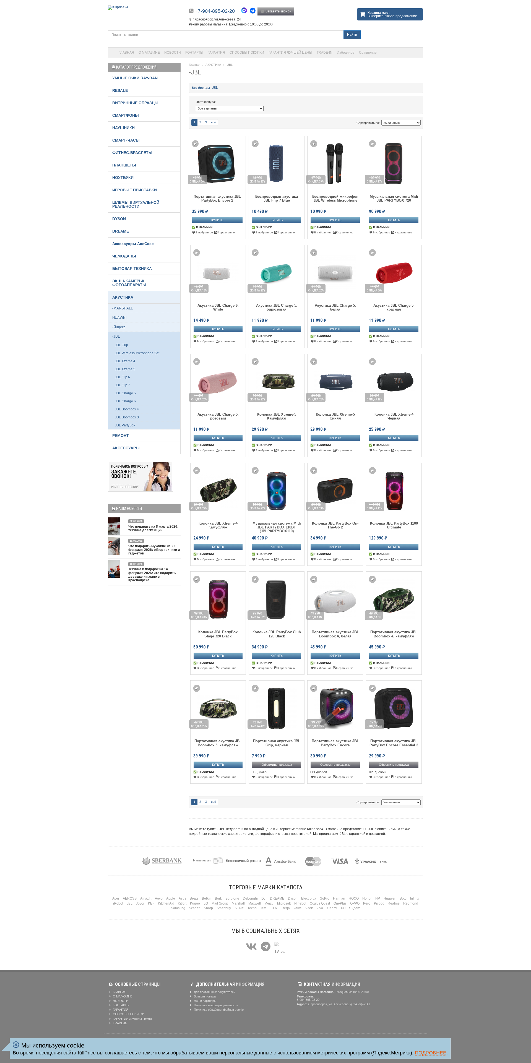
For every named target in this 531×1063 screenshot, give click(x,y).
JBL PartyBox (125, 425)
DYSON (119, 219)
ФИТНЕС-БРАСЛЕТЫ (132, 152)
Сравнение (368, 52)
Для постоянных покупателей (214, 992)
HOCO (354, 898)
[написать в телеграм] (253, 10)
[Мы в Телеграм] (265, 946)
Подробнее (430, 1053)
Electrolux (308, 898)
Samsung (178, 908)
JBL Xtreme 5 (125, 369)
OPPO (355, 903)
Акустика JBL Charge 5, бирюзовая (276, 307)
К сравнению (226, 232)
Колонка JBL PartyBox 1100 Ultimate (394, 525)
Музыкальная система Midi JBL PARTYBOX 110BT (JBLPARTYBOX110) (277, 527)
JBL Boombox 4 (127, 409)
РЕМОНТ (120, 435)
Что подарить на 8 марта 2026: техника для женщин (153, 528)
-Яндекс (119, 327)
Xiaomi (332, 908)
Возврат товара (204, 996)
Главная (194, 64)
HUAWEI (119, 318)
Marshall (238, 903)
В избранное (204, 232)
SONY (239, 908)
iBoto (403, 898)
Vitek (309, 908)
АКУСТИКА (213, 64)
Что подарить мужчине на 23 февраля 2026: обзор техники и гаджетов (154, 549)
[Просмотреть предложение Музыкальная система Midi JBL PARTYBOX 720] (394, 163)
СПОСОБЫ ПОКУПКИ (247, 52)
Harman (339, 898)
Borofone (232, 898)
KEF (151, 903)
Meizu (269, 903)
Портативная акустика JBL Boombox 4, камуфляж (394, 634)
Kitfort (182, 903)
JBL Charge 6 (125, 401)
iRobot (118, 903)
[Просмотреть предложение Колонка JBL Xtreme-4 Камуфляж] (218, 489)
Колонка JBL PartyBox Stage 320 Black (218, 634)
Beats (194, 898)
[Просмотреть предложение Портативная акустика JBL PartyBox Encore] (335, 707)
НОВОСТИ (172, 52)
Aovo (159, 898)
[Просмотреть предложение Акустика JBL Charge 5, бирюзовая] (276, 271)
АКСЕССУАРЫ (126, 448)
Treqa (285, 908)
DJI (263, 898)
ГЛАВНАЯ (126, 52)
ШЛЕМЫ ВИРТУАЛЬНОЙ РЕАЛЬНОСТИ (135, 204)
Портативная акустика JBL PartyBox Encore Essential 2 (393, 743)
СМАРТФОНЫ (125, 115)
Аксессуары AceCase (133, 243)
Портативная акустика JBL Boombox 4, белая (335, 634)
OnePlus (340, 903)
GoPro (324, 898)
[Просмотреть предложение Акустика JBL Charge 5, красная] (394, 271)
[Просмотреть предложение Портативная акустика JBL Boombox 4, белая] (335, 598)
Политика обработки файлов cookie (218, 1009)
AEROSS (130, 898)
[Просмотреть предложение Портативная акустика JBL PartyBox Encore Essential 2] (394, 707)
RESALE (120, 90)
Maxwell (254, 903)
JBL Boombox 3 (127, 417)
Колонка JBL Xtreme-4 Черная (393, 416)
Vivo (319, 908)
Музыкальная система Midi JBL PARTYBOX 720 (394, 198)
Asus (182, 898)
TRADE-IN (324, 52)
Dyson (293, 898)
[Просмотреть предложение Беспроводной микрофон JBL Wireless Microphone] (335, 163)
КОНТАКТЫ (194, 52)
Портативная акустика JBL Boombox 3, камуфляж (218, 743)
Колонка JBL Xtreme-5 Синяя (335, 416)
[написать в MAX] (245, 11)
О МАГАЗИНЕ (149, 52)
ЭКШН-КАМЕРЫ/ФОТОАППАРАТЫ (129, 283)
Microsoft (284, 903)
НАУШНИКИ (123, 128)
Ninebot (300, 903)
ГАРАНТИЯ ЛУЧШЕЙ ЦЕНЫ (290, 52)
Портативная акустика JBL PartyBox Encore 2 (217, 198)
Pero (366, 903)
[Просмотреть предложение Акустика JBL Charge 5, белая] (335, 271)
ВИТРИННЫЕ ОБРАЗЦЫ (135, 103)
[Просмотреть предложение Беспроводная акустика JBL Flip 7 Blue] (276, 163)
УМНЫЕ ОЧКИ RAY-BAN (135, 78)
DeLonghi (250, 898)
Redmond (410, 903)
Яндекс (354, 908)
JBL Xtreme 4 (125, 361)
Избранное (346, 52)
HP (377, 898)
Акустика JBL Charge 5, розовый (218, 416)
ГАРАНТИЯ (216, 52)
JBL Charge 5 (125, 393)
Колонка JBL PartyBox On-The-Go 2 (335, 525)
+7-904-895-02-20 (215, 11)
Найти (352, 35)
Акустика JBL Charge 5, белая (335, 307)
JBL (215, 88)
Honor (367, 898)
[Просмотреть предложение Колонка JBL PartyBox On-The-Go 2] (335, 489)
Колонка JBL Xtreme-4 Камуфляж (218, 525)
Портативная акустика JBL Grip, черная (276, 743)
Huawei (389, 898)
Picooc (379, 903)
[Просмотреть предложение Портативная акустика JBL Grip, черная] (276, 707)
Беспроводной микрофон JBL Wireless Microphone (335, 198)
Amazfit (145, 898)
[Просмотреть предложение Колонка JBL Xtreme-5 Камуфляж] (276, 380)
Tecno (252, 908)
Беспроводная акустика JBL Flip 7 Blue (276, 198)
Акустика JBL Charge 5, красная (394, 307)
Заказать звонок (278, 11)
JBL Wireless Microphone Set (137, 353)
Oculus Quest (320, 903)
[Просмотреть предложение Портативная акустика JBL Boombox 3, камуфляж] (218, 707)
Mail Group (220, 903)
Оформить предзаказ (277, 764)
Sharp (208, 908)
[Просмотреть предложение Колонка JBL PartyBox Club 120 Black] (276, 598)
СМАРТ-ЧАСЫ (126, 140)
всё (213, 122)
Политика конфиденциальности (215, 1005)
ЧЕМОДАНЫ (124, 256)
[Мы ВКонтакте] (251, 946)
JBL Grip (121, 345)
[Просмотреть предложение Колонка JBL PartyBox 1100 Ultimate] (394, 489)
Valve (297, 908)
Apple (170, 898)
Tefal (263, 908)
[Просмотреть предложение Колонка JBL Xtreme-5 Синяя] (335, 380)
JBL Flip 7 (122, 385)
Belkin (206, 898)
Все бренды (201, 87)
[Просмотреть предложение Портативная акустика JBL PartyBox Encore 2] (217, 163)
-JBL (229, 64)
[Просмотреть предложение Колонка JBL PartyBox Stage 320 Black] (218, 598)
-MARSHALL (122, 308)
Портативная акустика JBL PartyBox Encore (335, 743)
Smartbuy (224, 908)
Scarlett (194, 908)
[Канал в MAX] (279, 946)
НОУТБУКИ (123, 177)
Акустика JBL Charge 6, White (218, 307)
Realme (394, 903)
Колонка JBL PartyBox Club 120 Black (277, 634)
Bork (218, 898)
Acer (115, 898)
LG (206, 903)
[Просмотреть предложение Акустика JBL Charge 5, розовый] (218, 380)
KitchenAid (166, 903)
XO (343, 908)
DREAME (120, 231)
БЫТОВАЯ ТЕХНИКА (132, 268)
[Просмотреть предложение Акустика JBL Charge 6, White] (218, 271)
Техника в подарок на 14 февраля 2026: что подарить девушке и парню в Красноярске (152, 574)
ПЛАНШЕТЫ (124, 165)
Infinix (414, 898)
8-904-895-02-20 (308, 999)
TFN (274, 908)
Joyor (140, 903)
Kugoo (195, 903)
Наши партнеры (204, 1000)
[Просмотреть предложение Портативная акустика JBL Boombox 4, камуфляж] (394, 598)
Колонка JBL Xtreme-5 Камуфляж (276, 416)
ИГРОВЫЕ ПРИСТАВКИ (134, 190)
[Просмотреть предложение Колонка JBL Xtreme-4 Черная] (394, 380)
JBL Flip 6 (122, 377)
